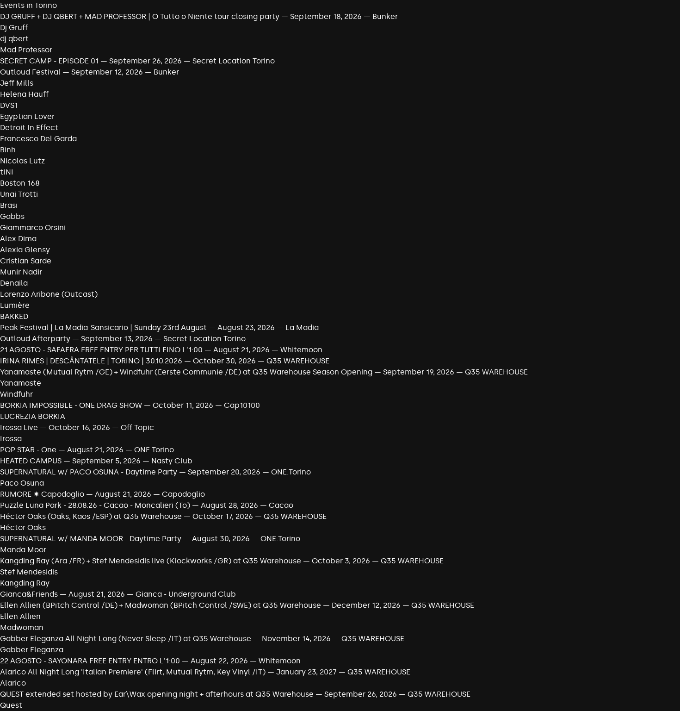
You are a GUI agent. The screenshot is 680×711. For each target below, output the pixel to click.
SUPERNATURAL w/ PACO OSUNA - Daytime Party (88, 472)
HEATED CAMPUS (31, 460)
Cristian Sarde (25, 260)
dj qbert (14, 38)
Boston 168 (20, 183)
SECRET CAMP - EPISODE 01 (50, 60)
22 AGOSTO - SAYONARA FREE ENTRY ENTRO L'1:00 (90, 660)
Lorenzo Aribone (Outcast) (49, 294)
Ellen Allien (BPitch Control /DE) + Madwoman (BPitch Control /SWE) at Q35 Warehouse (160, 605)
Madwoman (21, 627)
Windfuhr (16, 394)
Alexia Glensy (25, 249)
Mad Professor (26, 49)
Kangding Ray (24, 583)
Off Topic (137, 427)
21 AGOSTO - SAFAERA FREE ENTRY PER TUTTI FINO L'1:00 (101, 349)
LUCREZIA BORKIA (32, 416)
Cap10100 (242, 405)
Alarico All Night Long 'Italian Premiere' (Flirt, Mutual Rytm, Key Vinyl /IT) (133, 671)
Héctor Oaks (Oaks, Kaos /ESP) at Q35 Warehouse (92, 516)
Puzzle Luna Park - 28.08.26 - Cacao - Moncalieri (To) (95, 505)
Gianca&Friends (29, 594)
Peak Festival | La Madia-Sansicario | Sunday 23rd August (104, 327)
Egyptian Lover (27, 116)
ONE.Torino (154, 449)
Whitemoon (301, 349)
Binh (8, 149)
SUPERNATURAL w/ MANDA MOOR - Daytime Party (90, 538)
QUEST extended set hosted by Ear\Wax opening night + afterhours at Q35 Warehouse (157, 694)
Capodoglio (183, 494)
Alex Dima (18, 238)
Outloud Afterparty (35, 338)
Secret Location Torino (233, 60)
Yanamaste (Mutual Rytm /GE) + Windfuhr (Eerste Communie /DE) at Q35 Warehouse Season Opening (186, 372)
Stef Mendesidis (29, 572)
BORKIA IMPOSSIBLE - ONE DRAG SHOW (71, 405)
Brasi (9, 205)
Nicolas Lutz (22, 160)
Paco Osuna (22, 483)
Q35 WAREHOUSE (297, 360)
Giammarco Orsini (33, 227)
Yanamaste (20, 383)
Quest (11, 705)
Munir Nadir (21, 272)
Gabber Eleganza (31, 649)
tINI (6, 172)
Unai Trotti (19, 194)
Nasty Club (171, 460)
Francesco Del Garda (38, 138)
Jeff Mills (16, 83)
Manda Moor (23, 549)
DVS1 (9, 105)
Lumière (15, 305)
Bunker (385, 16)
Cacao (281, 505)
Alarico (13, 683)
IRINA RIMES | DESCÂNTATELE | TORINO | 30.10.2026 (91, 360)
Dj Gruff (14, 27)
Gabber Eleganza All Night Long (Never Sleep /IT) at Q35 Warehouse (126, 638)
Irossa (11, 438)
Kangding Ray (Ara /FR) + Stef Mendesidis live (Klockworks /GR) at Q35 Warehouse (151, 560)
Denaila (14, 283)
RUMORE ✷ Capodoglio (42, 494)
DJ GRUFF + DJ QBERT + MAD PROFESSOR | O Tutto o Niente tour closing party (139, 16)
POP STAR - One (28, 449)
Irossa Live (19, 427)
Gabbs (12, 216)
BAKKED (14, 316)
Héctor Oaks (23, 527)
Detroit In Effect (29, 127)
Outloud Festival (30, 72)
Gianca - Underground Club (186, 594)
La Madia (302, 327)
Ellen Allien (20, 616)
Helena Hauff (24, 94)
